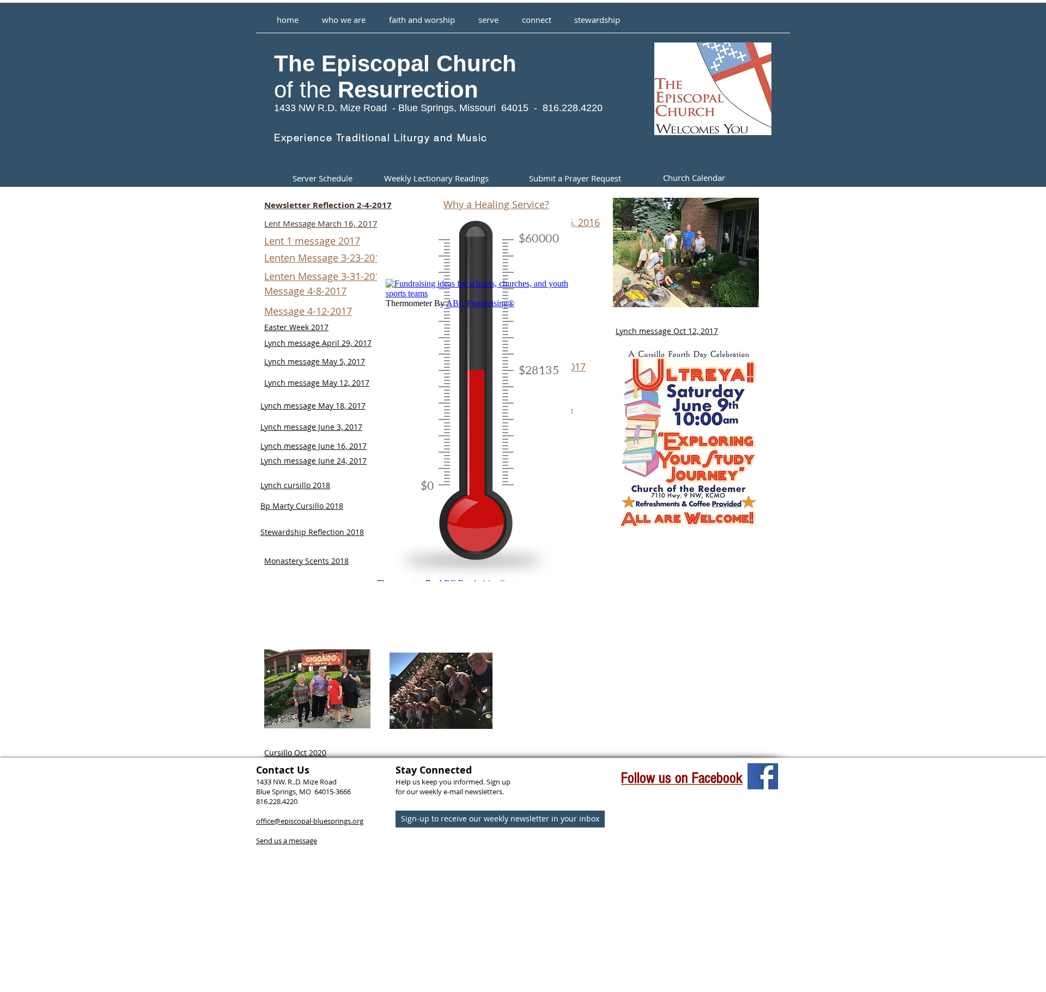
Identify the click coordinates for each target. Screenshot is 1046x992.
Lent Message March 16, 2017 (321, 223)
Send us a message (286, 840)
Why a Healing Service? (496, 204)
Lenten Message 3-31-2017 (325, 276)
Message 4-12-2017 (308, 311)
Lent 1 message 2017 (312, 240)
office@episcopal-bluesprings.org (309, 821)
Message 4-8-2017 (305, 290)
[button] (421, 15)
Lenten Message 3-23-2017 (325, 257)
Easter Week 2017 (296, 327)
